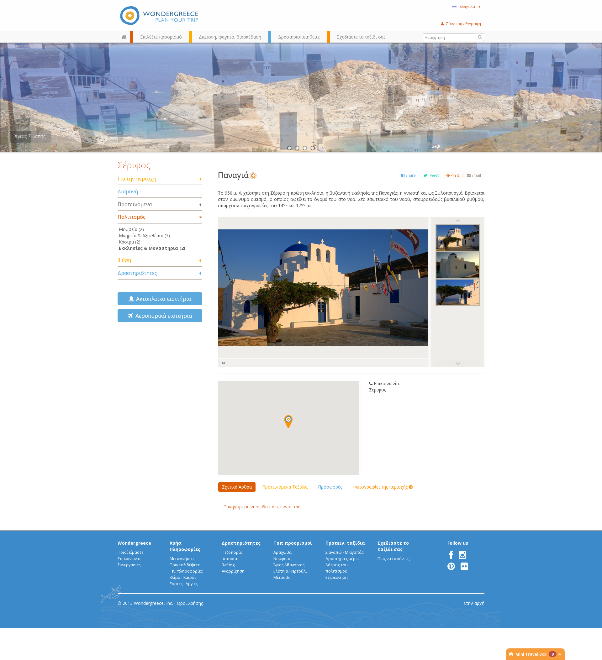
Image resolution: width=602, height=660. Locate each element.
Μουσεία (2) (131, 229)
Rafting (228, 565)
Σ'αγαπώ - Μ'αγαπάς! (344, 552)
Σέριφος (134, 165)
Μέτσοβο (282, 577)
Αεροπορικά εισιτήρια (162, 315)
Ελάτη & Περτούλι (290, 571)
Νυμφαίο (281, 558)
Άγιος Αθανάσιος (288, 565)
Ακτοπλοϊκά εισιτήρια (162, 298)
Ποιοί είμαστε (130, 552)
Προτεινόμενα (135, 204)
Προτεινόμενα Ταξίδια (285, 487)
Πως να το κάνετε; (394, 558)
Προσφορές (330, 487)
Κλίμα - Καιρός (183, 577)
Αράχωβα (282, 552)
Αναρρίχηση (233, 571)
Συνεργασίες (129, 565)
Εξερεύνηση (336, 577)
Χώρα (20, 136)
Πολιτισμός (131, 216)
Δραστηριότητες (137, 273)
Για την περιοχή (137, 178)
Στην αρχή (473, 603)
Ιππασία (229, 558)
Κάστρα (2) (129, 242)
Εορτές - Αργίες (184, 583)
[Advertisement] (160, 371)
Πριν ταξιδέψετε (185, 565)
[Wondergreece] (160, 15)
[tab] (160, 179)
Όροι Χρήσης (190, 603)
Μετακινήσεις (182, 558)
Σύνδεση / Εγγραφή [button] (463, 23)
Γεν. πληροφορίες (186, 571)
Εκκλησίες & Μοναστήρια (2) (152, 248)
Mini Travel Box (534, 654)
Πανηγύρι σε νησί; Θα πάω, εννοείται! (261, 507)
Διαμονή (128, 191)
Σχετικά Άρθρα (237, 487)
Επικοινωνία (129, 558)
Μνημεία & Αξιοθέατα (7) (144, 235)
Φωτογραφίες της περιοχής (380, 487)
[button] (288, 421)
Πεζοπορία (232, 552)
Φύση (124, 260)
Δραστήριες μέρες (342, 558)
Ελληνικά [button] (470, 6)
